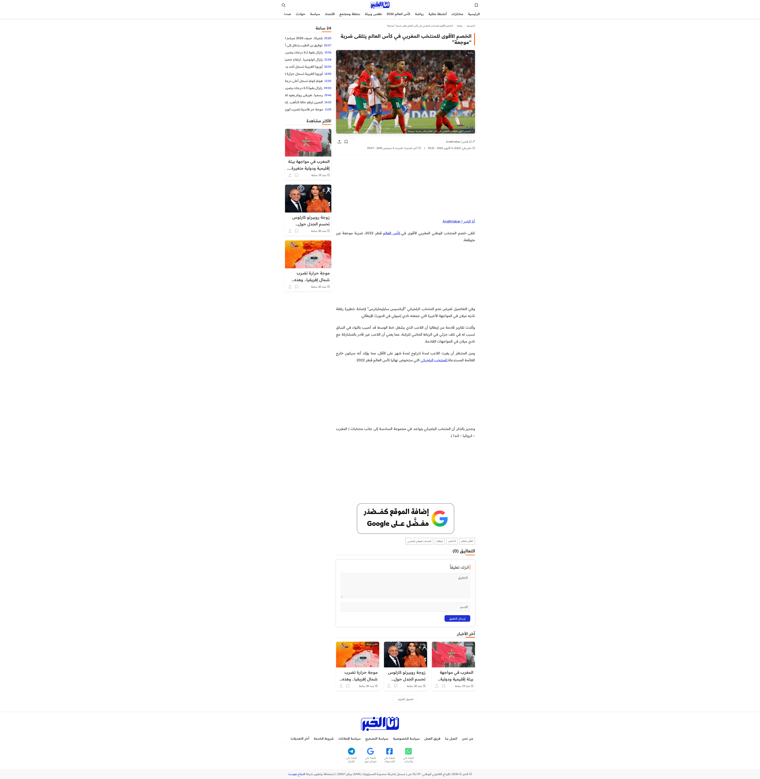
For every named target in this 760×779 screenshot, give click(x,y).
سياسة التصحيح (376, 738)
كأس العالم (392, 233)
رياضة (419, 14)
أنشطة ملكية (437, 14)
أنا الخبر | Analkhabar (459, 141)
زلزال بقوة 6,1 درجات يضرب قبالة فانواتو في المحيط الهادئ (304, 52)
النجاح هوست (296, 774)
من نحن (467, 738)
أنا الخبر (452, 541)
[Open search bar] (283, 5)
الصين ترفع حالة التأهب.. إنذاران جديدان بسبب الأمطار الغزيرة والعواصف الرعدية (304, 102)
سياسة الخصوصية (406, 738)
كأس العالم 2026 (398, 14)
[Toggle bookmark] (346, 141)
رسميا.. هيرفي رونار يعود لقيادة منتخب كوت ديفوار (304, 95)
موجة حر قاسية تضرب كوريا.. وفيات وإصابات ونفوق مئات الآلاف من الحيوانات (304, 109)
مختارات (457, 14)
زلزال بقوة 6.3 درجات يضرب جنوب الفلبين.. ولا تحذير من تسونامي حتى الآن (303, 88)
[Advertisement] (405, 188)
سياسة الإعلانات (349, 738)
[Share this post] (339, 141)
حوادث (300, 14)
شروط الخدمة (324, 738)
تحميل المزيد (405, 699)
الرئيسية (474, 14)
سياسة (315, 14)
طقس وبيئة (373, 14)
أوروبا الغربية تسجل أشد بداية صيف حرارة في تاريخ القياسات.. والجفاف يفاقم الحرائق (304, 66)
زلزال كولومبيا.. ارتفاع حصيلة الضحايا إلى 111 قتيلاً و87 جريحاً (304, 59)
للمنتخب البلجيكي (434, 360)
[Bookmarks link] (476, 5)
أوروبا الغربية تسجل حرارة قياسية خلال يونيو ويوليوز (304, 74)
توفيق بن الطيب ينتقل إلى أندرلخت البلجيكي (303, 45)
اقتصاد (330, 14)
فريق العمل (432, 738)
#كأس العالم (467, 541)
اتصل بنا (451, 738)
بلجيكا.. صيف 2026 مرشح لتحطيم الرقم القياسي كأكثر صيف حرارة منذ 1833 (304, 38)
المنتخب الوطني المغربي (419, 541)
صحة (287, 14)
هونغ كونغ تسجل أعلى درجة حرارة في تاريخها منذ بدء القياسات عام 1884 (304, 81)
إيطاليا (440, 541)
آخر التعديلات (300, 738)
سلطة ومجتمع (349, 14)
